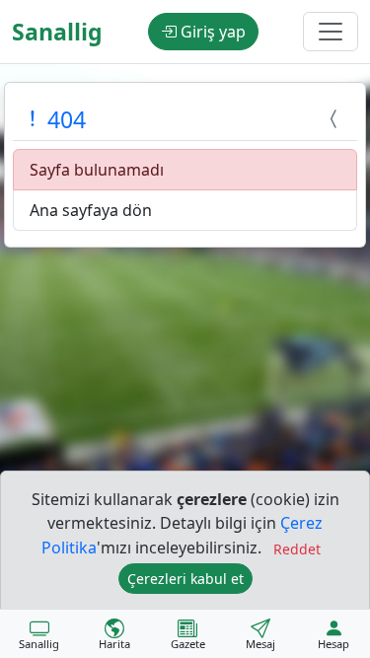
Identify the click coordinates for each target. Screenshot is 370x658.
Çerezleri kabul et (185, 578)
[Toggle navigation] (330, 31)
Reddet (297, 549)
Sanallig (57, 31)
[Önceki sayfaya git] (336, 119)
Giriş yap (211, 31)
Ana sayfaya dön (91, 210)
